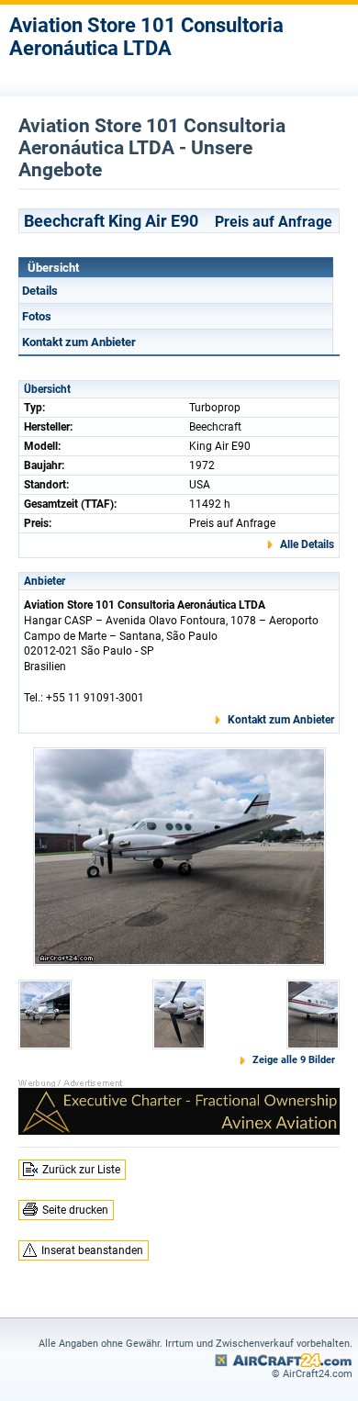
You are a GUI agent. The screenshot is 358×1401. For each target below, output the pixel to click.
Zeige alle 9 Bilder (293, 1060)
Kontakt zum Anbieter (79, 342)
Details (40, 290)
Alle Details (307, 544)
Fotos (36, 316)
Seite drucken (75, 1210)
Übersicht (53, 268)
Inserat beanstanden (92, 1250)
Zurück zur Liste (81, 1169)
